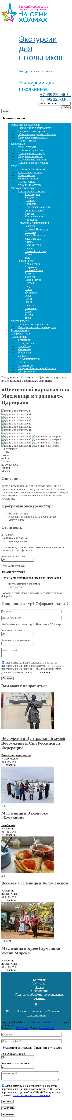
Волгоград (31, 232)
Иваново (30, 200)
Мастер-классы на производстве (37, 327)
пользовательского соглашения (31, 672)
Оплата (39, 987)
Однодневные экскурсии (26, 124)
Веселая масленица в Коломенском (34, 883)
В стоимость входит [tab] (13, 577)
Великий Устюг (34, 270)
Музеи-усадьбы (27, 146)
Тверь (28, 317)
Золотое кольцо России (31, 191)
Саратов (29, 305)
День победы (25, 365)
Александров (32, 194)
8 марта (22, 355)
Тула (27, 257)
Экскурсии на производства (34, 127)
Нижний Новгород (36, 251)
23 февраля (24, 352)
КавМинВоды (33, 238)
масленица (7, 828)
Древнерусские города (31, 153)
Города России (26, 260)
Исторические (26, 175)
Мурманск (31, 292)
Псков (28, 254)
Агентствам (39, 983)
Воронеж (30, 276)
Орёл (28, 295)
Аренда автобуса (28, 140)
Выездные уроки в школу (33, 137)
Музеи (14, 165)
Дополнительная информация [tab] (43, 577)
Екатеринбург (33, 279)
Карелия (30, 248)
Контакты (39, 979)
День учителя (26, 343)
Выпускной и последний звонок (37, 368)
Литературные (26, 181)
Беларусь (30, 225)
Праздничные (19, 336)
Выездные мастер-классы (33, 324)
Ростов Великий (34, 210)
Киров (28, 289)
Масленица (24, 349)
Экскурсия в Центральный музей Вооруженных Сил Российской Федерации (33, 743)
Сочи (28, 311)
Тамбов (29, 314)
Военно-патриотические (32, 169)
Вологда (29, 273)
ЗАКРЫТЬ (8, 1108)
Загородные (18, 143)
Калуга (29, 286)
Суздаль (29, 213)
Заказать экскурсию (13, 571)
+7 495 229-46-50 (55, 94)
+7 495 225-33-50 (55, 99)
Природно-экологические (33, 162)
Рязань (28, 301)
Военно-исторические (31, 150)
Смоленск (31, 308)
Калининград (33, 244)
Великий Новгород (36, 229)
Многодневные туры (23, 187)
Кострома (30, 203)
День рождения (27, 371)
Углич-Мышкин (34, 216)
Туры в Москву (20, 330)
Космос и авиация (28, 178)
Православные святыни (32, 159)
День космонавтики (29, 358)
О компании (39, 991)
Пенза (28, 298)
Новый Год (24, 346)
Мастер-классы (20, 320)
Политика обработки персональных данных (39, 996)
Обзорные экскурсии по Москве (37, 134)
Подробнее (10, 764)
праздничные (9, 893)
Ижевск (29, 282)
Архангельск (32, 263)
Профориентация (21, 333)
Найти (66, 107)
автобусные (8, 825)
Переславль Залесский (38, 206)
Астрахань (31, 267)
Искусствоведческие (30, 172)
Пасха (21, 362)
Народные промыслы (30, 156)
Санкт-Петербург (35, 235)
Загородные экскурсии (31, 131)
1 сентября (24, 339)
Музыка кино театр (29, 184)
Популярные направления (33, 222)
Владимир (31, 197)
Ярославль (31, 219)
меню (6, 111)
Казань (29, 241)
